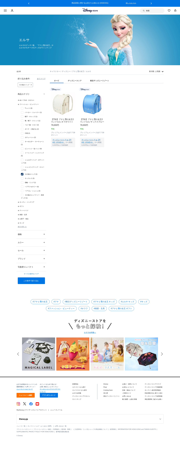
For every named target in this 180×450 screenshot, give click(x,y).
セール (31, 250)
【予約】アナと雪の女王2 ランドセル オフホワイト (62, 120)
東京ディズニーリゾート (111, 396)
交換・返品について (128, 390)
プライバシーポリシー (24, 429)
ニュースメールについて (25, 389)
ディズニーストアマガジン (81, 396)
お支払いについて (128, 387)
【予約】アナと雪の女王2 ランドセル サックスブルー (92, 120)
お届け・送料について (129, 384)
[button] (29, 3)
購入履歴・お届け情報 (129, 399)
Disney (105, 384)
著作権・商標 (65, 429)
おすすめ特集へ (90, 332)
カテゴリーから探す (79, 387)
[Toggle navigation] (5, 10)
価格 (31, 234)
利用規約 (56, 429)
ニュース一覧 (21, 426)
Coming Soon (108, 390)
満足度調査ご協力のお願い (153, 399)
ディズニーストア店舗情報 (153, 387)
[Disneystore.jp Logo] (90, 10)
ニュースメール (56, 410)
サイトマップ (76, 399)
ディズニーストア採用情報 (153, 396)
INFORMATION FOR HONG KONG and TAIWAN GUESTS (137, 429)
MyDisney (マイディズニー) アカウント (32, 410)
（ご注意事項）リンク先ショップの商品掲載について (90, 429)
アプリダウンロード (48, 395)
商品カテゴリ (31, 94)
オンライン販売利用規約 (153, 390)
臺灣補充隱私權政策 (62, 432)
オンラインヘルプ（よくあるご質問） (40, 426)
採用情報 (113, 429)
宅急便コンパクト (31, 267)
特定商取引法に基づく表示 (153, 393)
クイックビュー (63, 150)
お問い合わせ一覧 (60, 426)
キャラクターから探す (79, 390)
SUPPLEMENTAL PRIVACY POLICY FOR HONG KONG (35, 432)
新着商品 (75, 384)
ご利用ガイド (126, 393)
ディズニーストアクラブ (153, 384)
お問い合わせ (126, 396)
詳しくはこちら (131, 3)
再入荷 (105, 393)
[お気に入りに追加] (74, 89)
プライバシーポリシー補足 (42, 429)
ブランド (31, 258)
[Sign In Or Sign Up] (12, 10)
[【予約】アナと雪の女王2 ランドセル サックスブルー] (92, 104)
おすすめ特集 (76, 393)
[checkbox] (26, 108)
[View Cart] (175, 10)
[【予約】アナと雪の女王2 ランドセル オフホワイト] (63, 104)
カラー (31, 242)
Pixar (105, 387)
